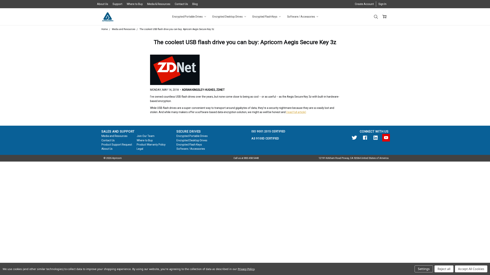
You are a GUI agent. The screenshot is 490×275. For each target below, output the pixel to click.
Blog (195, 4)
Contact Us (181, 4)
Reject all (444, 269)
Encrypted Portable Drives (187, 16)
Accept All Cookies (471, 269)
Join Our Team (145, 136)
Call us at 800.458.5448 (246, 158)
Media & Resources (158, 4)
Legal (140, 148)
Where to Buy (135, 4)
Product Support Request (116, 144)
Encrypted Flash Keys (265, 16)
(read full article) (296, 112)
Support (117, 4)
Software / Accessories (301, 16)
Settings (424, 269)
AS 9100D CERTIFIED (265, 138)
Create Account (364, 4)
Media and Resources (114, 136)
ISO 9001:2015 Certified (268, 131)
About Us (102, 4)
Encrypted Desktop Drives (227, 16)
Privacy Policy (246, 269)
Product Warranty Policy (151, 144)
